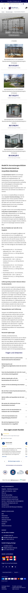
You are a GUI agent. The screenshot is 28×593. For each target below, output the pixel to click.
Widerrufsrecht (5, 517)
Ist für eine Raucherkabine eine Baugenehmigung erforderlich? (9, 416)
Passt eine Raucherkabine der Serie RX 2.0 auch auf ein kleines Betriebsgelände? (13, 373)
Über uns (4, 493)
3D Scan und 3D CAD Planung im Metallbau (12, 507)
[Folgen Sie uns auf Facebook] (3, 566)
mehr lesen (4, 456)
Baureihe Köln (17, 345)
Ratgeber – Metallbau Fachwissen (10, 489)
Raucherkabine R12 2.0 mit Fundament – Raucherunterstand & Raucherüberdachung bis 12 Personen (14, 91)
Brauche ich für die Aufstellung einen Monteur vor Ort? (13, 385)
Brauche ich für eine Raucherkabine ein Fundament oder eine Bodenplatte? (11, 410)
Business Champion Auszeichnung (10, 499)
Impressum (4, 521)
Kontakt (3, 523)
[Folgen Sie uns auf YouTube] (12, 566)
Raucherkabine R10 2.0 (8, 257)
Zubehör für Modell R (20, 339)
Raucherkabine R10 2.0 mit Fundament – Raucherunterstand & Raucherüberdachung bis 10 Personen (14, 151)
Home (3, 11)
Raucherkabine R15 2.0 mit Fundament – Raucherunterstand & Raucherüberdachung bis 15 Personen (14, 61)
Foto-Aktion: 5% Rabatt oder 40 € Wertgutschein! (10, 503)
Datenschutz (5, 515)
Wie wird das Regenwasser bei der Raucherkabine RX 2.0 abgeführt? (10, 423)
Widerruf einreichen (6, 525)
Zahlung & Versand (6, 519)
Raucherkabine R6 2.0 (8, 249)
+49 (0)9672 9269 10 (8, 546)
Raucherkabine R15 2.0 (8, 272)
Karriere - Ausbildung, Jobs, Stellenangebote (13, 501)
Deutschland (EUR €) (7, 572)
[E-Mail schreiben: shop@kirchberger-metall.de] (23, 4)
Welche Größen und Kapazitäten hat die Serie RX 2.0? (13, 398)
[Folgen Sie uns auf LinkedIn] (15, 566)
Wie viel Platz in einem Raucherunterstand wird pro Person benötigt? (13, 391)
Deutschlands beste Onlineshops (10, 497)
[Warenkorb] (25, 8)
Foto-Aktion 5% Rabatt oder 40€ (14, 1)
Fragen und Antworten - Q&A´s (9, 491)
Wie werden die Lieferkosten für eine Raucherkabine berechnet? (11, 404)
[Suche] (4, 8)
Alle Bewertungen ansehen (14, 461)
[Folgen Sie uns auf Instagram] (6, 566)
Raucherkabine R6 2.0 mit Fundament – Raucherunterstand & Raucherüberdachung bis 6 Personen (14, 121)
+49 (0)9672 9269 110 (8, 535)
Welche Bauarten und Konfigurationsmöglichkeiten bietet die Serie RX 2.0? (14, 365)
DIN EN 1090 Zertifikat (7, 495)
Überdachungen (9, 11)
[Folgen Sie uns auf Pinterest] (9, 566)
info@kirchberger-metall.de (10, 547)
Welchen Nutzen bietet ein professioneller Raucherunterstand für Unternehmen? (12, 358)
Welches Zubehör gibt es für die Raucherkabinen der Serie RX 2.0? (10, 379)
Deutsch (16, 572)
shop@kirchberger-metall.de (10, 537)
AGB (3, 513)
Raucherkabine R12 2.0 (8, 265)
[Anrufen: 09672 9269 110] (21, 4)
